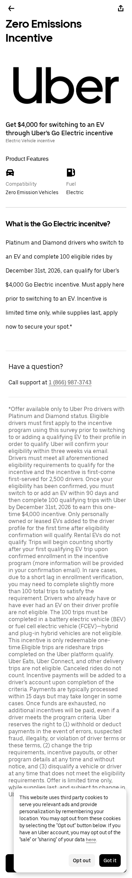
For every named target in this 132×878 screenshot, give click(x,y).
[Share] (120, 8)
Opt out (82, 860)
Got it (110, 860)
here (91, 839)
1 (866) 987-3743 (70, 382)
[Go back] (11, 8)
